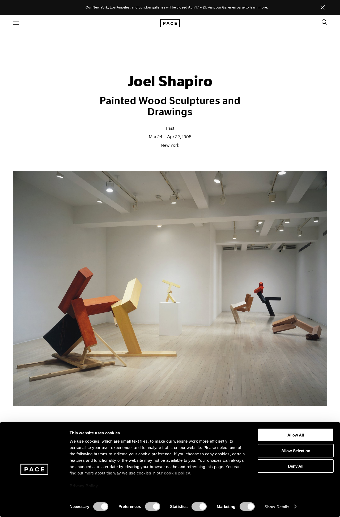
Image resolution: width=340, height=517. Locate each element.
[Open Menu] (16, 23)
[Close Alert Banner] (322, 7)
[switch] (152, 506)
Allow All (295, 435)
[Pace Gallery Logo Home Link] (170, 23)
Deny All (295, 466)
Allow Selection (295, 450)
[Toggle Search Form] (324, 22)
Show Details (277, 506)
